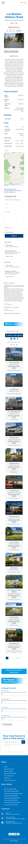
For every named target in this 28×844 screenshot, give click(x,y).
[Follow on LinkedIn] (18, 834)
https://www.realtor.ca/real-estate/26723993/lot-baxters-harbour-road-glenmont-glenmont (13, 190)
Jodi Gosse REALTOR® (10, 789)
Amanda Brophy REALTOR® (12, 798)
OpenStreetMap (11, 184)
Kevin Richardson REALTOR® (12, 802)
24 (14, 345)
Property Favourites (9, 780)
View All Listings (8, 771)
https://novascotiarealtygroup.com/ (12, 246)
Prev (5, 40)
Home (6, 767)
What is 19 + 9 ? (9, 227)
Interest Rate (4, 707)
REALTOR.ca (8, 285)
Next (23, 40)
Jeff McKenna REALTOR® (11, 796)
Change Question (8, 232)
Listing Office (6, 309)
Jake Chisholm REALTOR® (11, 791)
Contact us (7, 778)
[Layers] (21, 154)
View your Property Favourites (14, 671)
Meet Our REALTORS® (10, 773)
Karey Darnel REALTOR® (11, 805)
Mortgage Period (5, 715)
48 (16, 345)
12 (11, 345)
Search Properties (9, 769)
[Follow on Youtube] (15, 834)
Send (13, 236)
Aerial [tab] (6, 150)
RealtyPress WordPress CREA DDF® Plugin (12, 313)
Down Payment (5, 699)
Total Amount (4, 690)
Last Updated (6, 303)
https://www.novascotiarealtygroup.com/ (13, 266)
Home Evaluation (9, 776)
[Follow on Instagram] (10, 834)
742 (18, 658)
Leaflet (5, 184)
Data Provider (6, 306)
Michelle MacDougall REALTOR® (13, 793)
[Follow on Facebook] (12, 834)
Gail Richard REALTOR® (10, 800)
